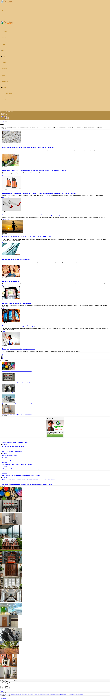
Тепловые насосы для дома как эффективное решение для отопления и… (18, 414)
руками (62, 694)
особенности (23, 694)
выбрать (13, 694)
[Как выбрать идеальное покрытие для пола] (9, 653)
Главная (2, 121)
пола (35, 694)
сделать (66, 694)
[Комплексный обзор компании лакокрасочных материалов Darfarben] (8, 370)
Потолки (4, 68)
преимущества (53, 694)
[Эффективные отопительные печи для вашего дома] (8, 679)
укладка (72, 694)
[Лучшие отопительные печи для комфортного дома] (8, 666)
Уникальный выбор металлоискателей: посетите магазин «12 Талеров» (27, 237)
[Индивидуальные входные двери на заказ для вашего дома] (9, 627)
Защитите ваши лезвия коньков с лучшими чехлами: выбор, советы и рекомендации (31, 215)
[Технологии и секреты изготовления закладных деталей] (11, 640)
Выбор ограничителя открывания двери (16, 259)
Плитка (4, 62)
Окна (3, 50)
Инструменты (5, 81)
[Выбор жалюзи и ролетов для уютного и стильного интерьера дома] (11, 589)
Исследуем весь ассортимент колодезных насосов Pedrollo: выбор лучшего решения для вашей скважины (39, 193)
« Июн (1, 691)
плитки (31, 694)
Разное (4, 87)
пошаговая (44, 694)
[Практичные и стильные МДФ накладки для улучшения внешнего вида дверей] (11, 576)
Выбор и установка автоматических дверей (17, 303)
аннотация (2, 694)
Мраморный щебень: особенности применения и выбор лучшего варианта (28, 147)
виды (8, 694)
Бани (3, 75)
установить (76, 694)
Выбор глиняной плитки (10, 281)
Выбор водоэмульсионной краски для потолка (18, 349)
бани (6, 694)
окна (19, 694)
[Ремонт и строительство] (6, 3)
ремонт (57, 694)
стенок (69, 694)
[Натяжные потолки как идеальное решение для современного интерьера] (11, 614)
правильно (48, 694)
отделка (28, 694)
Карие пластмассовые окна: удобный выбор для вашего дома (23, 326)
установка (80, 694)
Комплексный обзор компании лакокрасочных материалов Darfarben (17, 371)
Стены (4, 37)
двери (17, 694)
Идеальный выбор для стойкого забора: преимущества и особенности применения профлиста (35, 170)
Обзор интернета (8, 99)
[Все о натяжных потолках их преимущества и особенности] (11, 602)
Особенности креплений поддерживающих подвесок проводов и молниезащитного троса (21, 392)
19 (3, 687)
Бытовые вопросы (8, 93)
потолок (41, 694)
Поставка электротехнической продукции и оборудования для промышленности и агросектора (22, 382)
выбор (10, 694)
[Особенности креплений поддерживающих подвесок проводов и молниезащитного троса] (8, 391)
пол (33, 694)
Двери (3, 44)
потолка (37, 694)
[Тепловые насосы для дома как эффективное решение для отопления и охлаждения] (8, 413)
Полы (3, 56)
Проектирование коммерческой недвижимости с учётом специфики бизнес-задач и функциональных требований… (26, 403)
